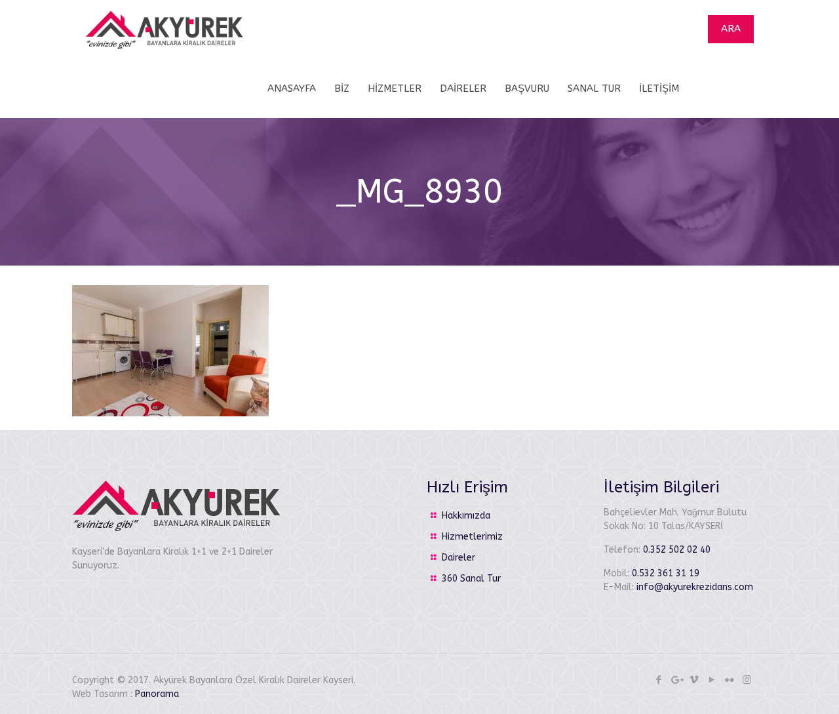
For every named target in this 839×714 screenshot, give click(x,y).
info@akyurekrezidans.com (694, 587)
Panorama (157, 694)
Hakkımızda (466, 515)
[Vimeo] (694, 680)
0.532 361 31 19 (665, 573)
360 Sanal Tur (471, 578)
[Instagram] (747, 680)
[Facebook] (658, 680)
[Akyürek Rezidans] (164, 29)
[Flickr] (729, 680)
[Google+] (676, 680)
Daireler (458, 557)
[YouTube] (711, 680)
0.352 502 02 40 (677, 549)
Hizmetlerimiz (472, 536)
